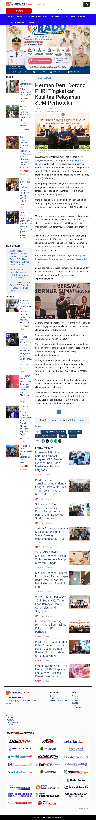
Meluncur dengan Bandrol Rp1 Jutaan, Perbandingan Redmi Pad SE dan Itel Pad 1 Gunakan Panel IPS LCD (51, 580)
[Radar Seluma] (76, 795)
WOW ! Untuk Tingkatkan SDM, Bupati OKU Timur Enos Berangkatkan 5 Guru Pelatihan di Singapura (50, 604)
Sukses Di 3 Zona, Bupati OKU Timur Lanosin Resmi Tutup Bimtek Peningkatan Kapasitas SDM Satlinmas (50, 511)
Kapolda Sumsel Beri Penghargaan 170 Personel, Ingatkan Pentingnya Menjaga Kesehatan (26, 311)
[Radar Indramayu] (48, 749)
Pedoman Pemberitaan (58, 700)
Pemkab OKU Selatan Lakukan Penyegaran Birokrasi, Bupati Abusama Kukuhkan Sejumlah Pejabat (25, 420)
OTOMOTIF (26, 17)
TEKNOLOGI (58, 17)
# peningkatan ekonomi (46, 436)
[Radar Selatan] (48, 802)
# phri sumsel (75, 431)
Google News (78, 420)
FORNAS (50, 367)
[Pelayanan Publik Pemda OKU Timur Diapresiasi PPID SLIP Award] (12, 451)
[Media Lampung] (20, 749)
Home (39, 78)
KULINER (73, 17)
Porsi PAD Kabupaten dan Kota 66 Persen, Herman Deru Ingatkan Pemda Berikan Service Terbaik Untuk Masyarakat (51, 649)
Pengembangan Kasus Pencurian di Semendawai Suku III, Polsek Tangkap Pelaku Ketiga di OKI (27, 222)
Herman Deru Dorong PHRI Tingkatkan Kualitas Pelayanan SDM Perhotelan (50, 626)
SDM (38, 230)
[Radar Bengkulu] (20, 795)
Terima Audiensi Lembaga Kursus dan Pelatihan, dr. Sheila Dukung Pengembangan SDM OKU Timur (51, 535)
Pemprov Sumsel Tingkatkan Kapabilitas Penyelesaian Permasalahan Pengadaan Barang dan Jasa (62, 259)
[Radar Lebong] (48, 795)
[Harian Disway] (48, 741)
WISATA (19, 17)
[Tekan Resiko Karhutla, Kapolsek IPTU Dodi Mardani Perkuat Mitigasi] (12, 111)
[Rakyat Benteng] (20, 802)
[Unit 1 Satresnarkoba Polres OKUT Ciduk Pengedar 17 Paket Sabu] (12, 86)
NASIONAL (10, 22)
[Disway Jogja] (76, 772)
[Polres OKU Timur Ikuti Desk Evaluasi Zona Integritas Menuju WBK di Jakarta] (12, 184)
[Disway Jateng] (48, 764)
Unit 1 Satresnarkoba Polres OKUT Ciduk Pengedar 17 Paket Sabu (27, 88)
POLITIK (41, 17)
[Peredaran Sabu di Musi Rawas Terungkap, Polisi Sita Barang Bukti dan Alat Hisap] (12, 381)
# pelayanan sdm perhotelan (53, 431)
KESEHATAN (49, 17)
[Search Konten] (87, 4)
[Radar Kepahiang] (20, 787)
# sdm (73, 436)
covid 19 (64, 322)
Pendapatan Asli (61, 187)
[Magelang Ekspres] (76, 764)
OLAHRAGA (81, 17)
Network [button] (19, 10)
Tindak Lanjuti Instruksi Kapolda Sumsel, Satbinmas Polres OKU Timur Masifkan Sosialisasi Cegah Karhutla (25, 152)
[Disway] (20, 741)
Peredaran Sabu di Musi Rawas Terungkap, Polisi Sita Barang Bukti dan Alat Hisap (25, 385)
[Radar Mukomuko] (76, 787)
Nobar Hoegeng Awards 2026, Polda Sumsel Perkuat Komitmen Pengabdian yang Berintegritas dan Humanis (26, 349)
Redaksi (52, 696)
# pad (63, 436)
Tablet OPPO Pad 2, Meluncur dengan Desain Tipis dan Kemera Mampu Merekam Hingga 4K (51, 558)
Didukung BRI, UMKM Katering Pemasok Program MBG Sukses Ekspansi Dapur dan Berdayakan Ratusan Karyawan (49, 461)
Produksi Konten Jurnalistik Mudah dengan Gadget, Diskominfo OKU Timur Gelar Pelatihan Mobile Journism (51, 487)
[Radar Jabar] (76, 779)
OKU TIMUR (11, 17)
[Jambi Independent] (20, 756)
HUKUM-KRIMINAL (21, 22)
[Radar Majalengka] (48, 772)
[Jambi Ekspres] (48, 756)
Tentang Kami (55, 698)
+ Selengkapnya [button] (82, 809)
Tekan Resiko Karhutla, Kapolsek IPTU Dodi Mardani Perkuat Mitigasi (25, 116)
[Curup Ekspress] (48, 787)
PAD (80, 187)
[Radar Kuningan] (20, 772)
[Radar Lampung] (20, 764)
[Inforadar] (76, 756)
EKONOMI (31, 22)
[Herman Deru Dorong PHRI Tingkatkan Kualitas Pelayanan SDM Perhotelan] (79, 626)
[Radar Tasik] (76, 741)
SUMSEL (34, 17)
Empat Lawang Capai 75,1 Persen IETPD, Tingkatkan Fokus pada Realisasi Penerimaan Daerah (51, 671)
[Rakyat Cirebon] (76, 749)
